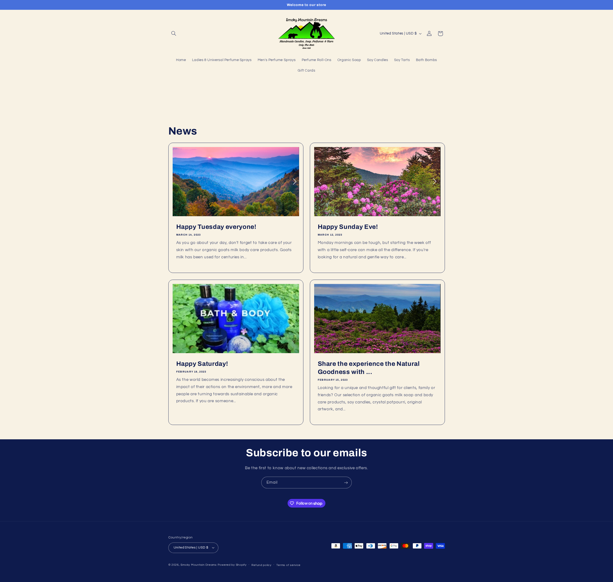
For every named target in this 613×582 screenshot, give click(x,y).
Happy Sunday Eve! (348, 226)
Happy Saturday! (202, 363)
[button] (173, 33)
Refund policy (261, 565)
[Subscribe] (346, 482)
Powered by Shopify (232, 565)
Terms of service (288, 565)
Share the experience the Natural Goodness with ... (369, 367)
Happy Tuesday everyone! (216, 226)
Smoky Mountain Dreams (198, 565)
